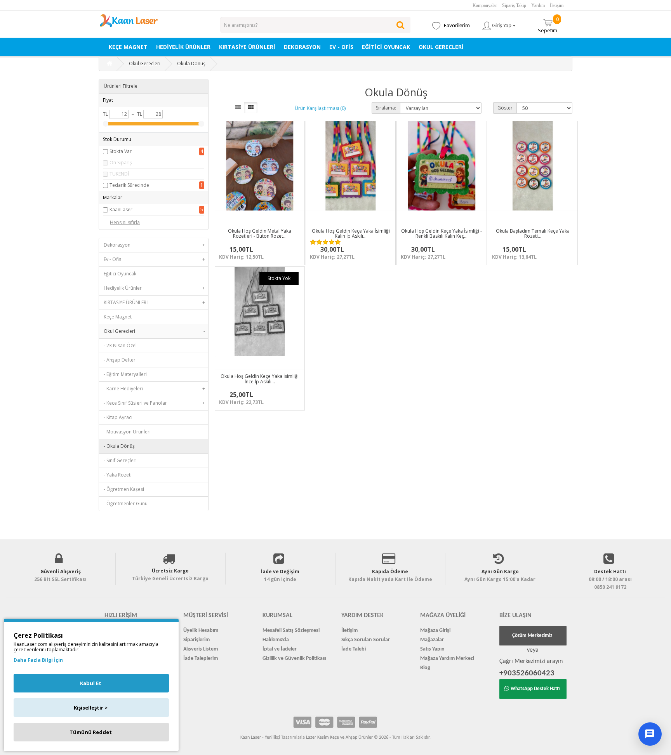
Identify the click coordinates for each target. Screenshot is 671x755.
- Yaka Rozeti (118, 474)
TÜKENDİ (119, 173)
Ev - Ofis (341, 46)
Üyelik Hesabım (200, 630)
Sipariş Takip (514, 5)
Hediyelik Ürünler (183, 46)
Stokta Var (121, 151)
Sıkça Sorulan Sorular (365, 640)
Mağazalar (432, 640)
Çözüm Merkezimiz (532, 635)
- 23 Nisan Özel (120, 345)
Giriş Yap (502, 26)
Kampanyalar (485, 5)
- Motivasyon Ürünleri (127, 431)
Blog (425, 668)
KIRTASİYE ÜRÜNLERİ (247, 46)
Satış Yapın (432, 649)
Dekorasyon (302, 46)
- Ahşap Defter (120, 360)
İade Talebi (353, 649)
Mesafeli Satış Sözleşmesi (291, 630)
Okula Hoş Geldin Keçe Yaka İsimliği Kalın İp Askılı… (351, 233)
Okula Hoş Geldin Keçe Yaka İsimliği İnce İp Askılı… (260, 378)
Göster (505, 107)
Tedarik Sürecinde (129, 185)
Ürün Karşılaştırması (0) (320, 108)
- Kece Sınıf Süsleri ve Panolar (154, 403)
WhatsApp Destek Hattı (535, 688)
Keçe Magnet (128, 46)
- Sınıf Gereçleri (120, 460)
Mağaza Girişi (435, 630)
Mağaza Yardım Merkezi (447, 658)
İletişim (556, 5)
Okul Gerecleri (441, 46)
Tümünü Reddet (91, 732)
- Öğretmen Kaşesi (124, 489)
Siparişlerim (196, 640)
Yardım (538, 5)
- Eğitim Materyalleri (125, 374)
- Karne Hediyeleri (154, 388)
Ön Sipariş (121, 162)
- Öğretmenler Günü (126, 503)
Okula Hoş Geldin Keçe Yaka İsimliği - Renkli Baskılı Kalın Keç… (441, 233)
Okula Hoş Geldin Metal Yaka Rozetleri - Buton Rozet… (259, 233)
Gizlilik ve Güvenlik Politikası (294, 658)
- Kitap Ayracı (118, 417)
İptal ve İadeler (279, 649)
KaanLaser (121, 209)
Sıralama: (386, 107)
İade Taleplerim (200, 658)
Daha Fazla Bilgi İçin (38, 660)
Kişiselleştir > (91, 707)
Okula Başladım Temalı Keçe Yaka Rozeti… (533, 233)
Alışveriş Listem (200, 649)
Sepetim (548, 25)
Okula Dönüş (191, 63)
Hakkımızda (275, 640)
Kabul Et (90, 683)
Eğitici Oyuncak (386, 46)
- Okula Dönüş (119, 446)
